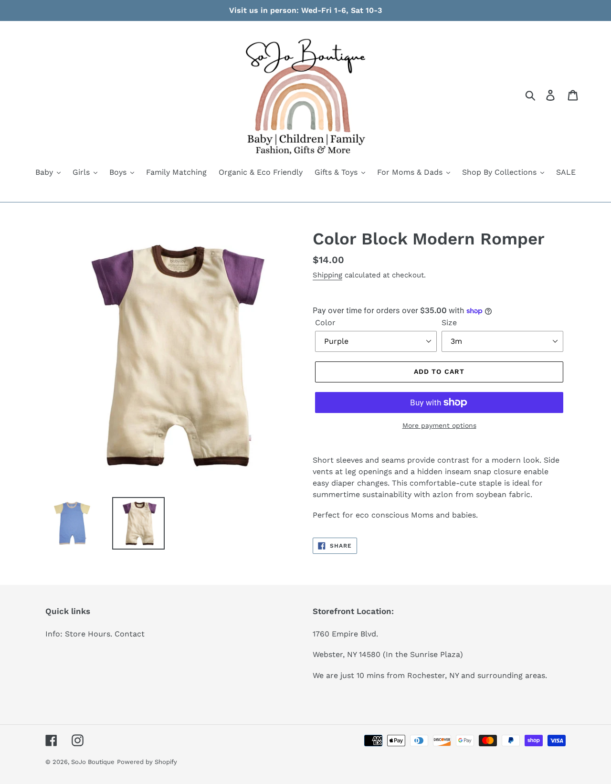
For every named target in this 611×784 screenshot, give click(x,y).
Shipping (327, 275)
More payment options (439, 425)
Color (325, 322)
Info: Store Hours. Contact (95, 633)
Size (449, 322)
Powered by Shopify (147, 761)
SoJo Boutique (93, 761)
